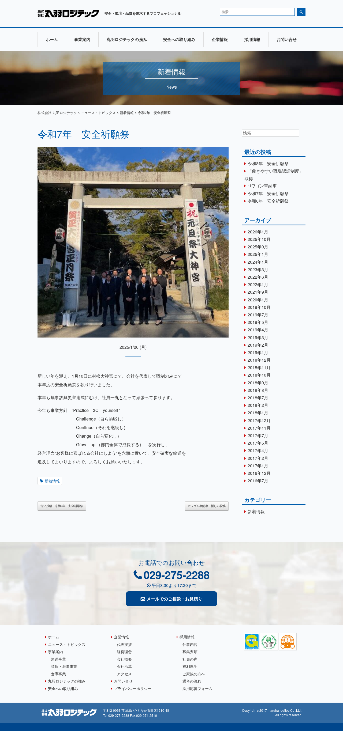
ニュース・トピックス (66, 644)
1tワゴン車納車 (207, 506)
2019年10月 (259, 307)
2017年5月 (258, 443)
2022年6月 (258, 277)
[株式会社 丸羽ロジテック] (68, 16)
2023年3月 (258, 269)
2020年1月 (258, 300)
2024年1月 (258, 262)
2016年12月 (259, 473)
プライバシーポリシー (132, 688)
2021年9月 (258, 292)
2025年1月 (258, 254)
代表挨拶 (124, 644)
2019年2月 (258, 345)
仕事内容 (189, 644)
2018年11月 (259, 367)
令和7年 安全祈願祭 (84, 134)
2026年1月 (258, 232)
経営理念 (124, 651)
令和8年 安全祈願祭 (268, 163)
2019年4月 (258, 330)
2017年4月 (258, 450)
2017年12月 (259, 420)
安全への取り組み (179, 39)
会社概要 (124, 659)
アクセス (124, 673)
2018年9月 (258, 383)
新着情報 (52, 480)
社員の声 (189, 659)
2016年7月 (258, 481)
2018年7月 (258, 398)
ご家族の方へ (193, 673)
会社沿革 (124, 666)
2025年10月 (259, 239)
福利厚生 (189, 666)
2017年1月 (258, 466)
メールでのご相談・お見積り (174, 599)
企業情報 (220, 39)
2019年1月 (258, 352)
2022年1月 (258, 284)
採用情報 (252, 39)
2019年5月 (258, 322)
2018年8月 (258, 390)
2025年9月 (258, 247)
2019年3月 (258, 337)
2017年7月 (258, 435)
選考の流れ (191, 681)
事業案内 (82, 39)
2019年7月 (258, 315)
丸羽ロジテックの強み (127, 39)
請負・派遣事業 (64, 666)
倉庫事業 (58, 673)
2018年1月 (258, 413)
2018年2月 (258, 405)
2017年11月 (259, 428)
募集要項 (189, 651)
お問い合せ (287, 39)
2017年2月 (258, 458)
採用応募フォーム (197, 688)
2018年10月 (259, 375)
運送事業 (58, 659)
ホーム (52, 39)
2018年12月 (259, 360)
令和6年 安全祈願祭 (61, 506)
